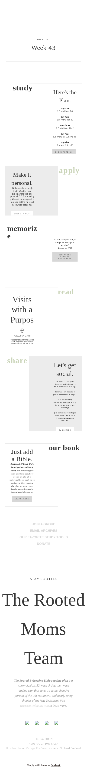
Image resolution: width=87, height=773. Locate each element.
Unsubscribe (14, 748)
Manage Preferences (39, 748)
